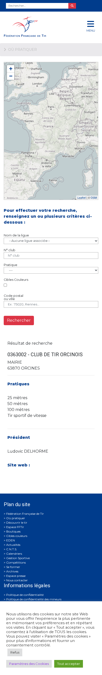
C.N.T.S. (11, 549)
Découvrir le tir (16, 522)
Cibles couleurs (16, 536)
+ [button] (10, 69)
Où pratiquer (15, 518)
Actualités (13, 545)
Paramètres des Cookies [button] (29, 664)
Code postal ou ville (13, 297)
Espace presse (16, 576)
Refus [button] (14, 652)
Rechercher (19, 320)
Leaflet (81, 197)
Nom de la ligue (16, 235)
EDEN (10, 540)
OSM (94, 197)
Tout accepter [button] (68, 664)
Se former (13, 567)
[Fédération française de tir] (34, 26)
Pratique (10, 265)
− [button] (10, 76)
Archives (12, 571)
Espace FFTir (15, 527)
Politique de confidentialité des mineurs (33, 599)
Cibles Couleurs (16, 280)
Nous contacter (17, 580)
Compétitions (16, 562)
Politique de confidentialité (25, 595)
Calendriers (14, 553)
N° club (9, 250)
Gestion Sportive (18, 558)
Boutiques (13, 531)
